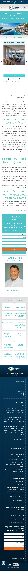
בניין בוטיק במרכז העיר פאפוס (14, 43)
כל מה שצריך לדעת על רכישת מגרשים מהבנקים (20, 315)
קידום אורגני (16, 567)
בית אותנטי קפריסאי (18, 478)
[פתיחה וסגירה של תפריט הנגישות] (3, 563)
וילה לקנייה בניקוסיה (19, 484)
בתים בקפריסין (20, 481)
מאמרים (17, 18)
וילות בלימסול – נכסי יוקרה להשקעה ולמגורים (8, 345)
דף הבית (22, 18)
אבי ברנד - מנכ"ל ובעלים (14, 290)
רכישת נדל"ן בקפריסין (18, 457)
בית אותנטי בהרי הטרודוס (17, 454)
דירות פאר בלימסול (7, 323)
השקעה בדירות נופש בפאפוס (16, 496)
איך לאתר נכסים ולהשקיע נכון (16, 459)
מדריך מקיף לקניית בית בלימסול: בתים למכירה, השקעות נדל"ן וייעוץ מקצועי (15, 464)
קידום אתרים (10, 567)
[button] (24, 7)
